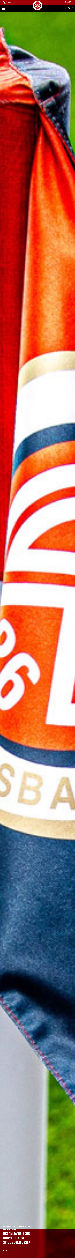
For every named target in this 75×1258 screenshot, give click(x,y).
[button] (3, 8)
